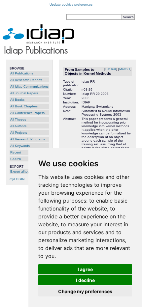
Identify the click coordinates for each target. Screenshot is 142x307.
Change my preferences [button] (85, 291)
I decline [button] (85, 280)
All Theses (18, 119)
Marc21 (124, 69)
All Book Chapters (24, 106)
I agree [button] (85, 269)
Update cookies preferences (71, 4)
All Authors (18, 126)
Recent (15, 152)
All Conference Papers (27, 113)
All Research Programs (27, 139)
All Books (17, 99)
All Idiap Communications (29, 86)
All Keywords (20, 146)
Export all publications (27, 171)
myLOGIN (17, 179)
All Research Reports (26, 80)
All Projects (18, 132)
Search (15, 159)
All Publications (21, 73)
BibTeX (110, 69)
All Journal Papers (24, 93)
